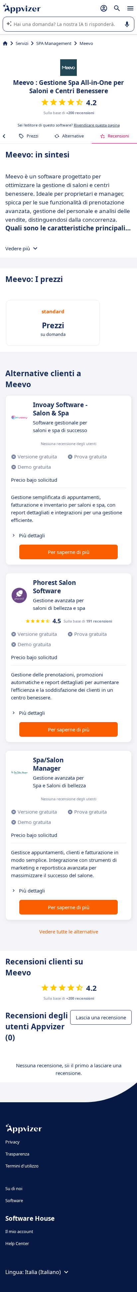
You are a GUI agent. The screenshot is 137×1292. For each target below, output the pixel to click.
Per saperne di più (68, 552)
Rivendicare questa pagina (97, 125)
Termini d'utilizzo (22, 1166)
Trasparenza (17, 1154)
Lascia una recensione (101, 1017)
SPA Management (53, 43)
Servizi (22, 43)
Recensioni (118, 136)
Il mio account (19, 1231)
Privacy (12, 1142)
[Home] (5, 43)
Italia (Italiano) (43, 1272)
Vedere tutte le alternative (68, 931)
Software (14, 1200)
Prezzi (32, 136)
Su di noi (13, 1188)
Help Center (17, 1243)
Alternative (73, 136)
